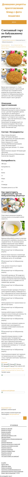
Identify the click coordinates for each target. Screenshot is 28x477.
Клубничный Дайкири (8, 390)
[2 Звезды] (11, 364)
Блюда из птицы (6, 430)
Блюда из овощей (6, 428)
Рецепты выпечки (11, 40)
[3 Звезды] (17, 364)
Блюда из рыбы (6, 432)
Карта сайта (5, 464)
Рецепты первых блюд (8, 451)
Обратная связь (6, 466)
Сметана (3, 48)
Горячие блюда (6, 434)
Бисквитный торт (18, 45)
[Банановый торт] (13, 399)
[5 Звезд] (11, 366)
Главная (4, 40)
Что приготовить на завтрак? (10, 456)
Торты (7, 48)
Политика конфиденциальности (11, 469)
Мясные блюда (5, 437)
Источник (4, 362)
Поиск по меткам (6, 468)
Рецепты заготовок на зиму (9, 446)
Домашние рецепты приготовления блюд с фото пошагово (14, 10)
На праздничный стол (21, 46)
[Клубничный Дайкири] (13, 382)
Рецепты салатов (6, 453)
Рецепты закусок (6, 448)
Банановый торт (6, 408)
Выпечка (3, 46)
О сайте (3, 463)
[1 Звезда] (4, 364)
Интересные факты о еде (8, 435)
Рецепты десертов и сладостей (10, 444)
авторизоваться (14, 414)
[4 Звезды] (4, 366)
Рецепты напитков (7, 449)
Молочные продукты (10, 46)
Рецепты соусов (6, 454)
